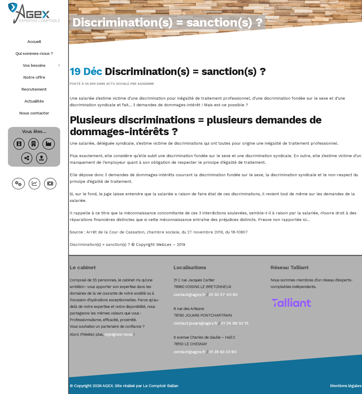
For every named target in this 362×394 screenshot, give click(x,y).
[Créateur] (19, 145)
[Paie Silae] (50, 184)
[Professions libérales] (41, 159)
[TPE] (33, 145)
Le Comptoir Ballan (160, 385)
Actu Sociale (117, 84)
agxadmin (146, 84)
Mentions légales (345, 385)
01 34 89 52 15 (234, 323)
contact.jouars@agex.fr (196, 323)
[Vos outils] (18, 184)
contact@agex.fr (189, 294)
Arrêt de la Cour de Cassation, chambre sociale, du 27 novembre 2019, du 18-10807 (167, 232)
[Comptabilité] (34, 184)
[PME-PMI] (48, 145)
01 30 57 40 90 (223, 294)
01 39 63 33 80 (223, 351)
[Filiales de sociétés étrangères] (27, 159)
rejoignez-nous (118, 334)
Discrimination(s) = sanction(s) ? (100, 244)
